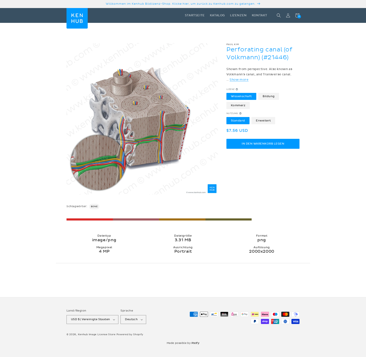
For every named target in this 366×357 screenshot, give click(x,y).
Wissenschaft (241, 96)
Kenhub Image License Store (97, 334)
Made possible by (183, 343)
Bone (94, 206)
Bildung (269, 96)
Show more (239, 79)
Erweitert (263, 120)
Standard (238, 120)
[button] (278, 15)
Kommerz (238, 105)
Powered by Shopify (130, 334)
